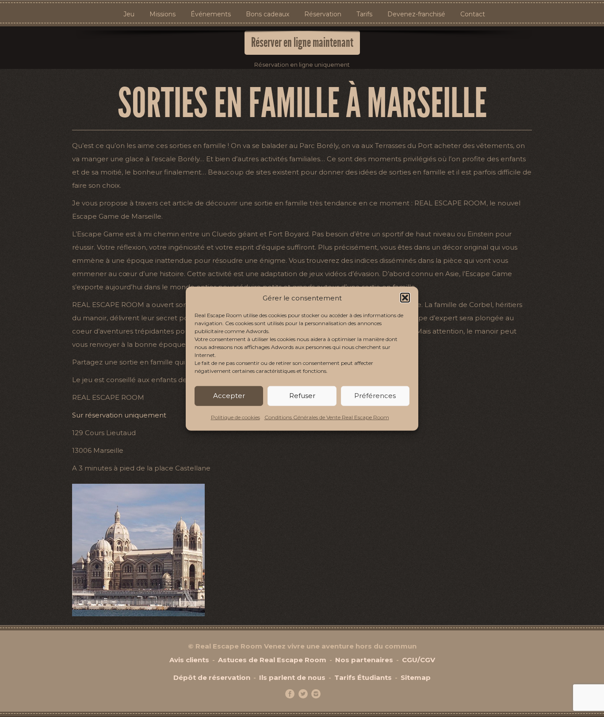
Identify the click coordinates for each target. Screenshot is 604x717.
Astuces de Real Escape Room (272, 660)
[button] (405, 297)
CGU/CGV (418, 660)
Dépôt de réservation (211, 677)
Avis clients (189, 660)
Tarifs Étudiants (363, 677)
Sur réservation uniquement (119, 415)
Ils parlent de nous (292, 677)
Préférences (375, 395)
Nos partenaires (364, 660)
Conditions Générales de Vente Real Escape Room (326, 417)
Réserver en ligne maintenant (302, 42)
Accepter (229, 395)
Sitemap (416, 677)
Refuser (302, 395)
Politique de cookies (235, 417)
